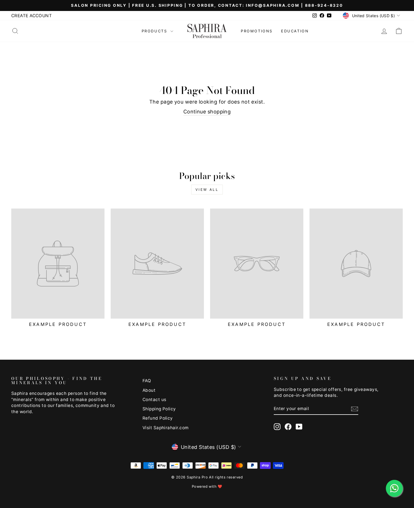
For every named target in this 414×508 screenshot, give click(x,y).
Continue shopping (207, 112)
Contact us (154, 399)
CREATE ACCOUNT (31, 15)
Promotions (257, 31)
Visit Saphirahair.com (165, 427)
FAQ (147, 380)
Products (155, 31)
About (149, 390)
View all (207, 189)
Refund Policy (158, 418)
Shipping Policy (159, 408)
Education (295, 31)
